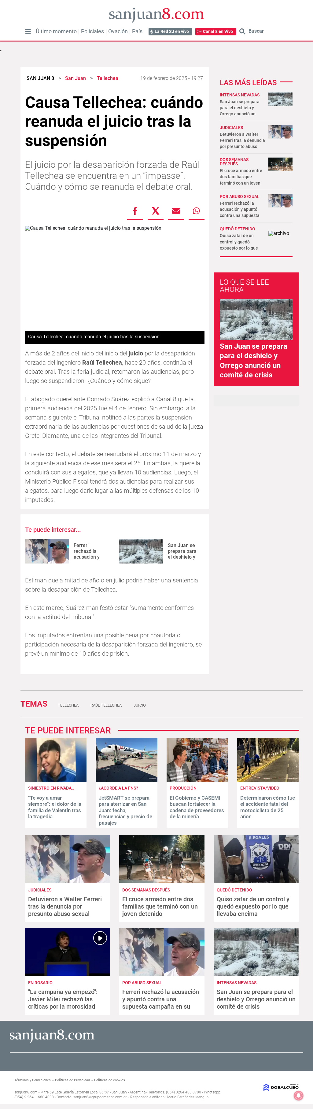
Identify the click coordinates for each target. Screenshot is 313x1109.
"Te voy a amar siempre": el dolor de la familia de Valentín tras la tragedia (54, 807)
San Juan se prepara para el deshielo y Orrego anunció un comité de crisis (256, 999)
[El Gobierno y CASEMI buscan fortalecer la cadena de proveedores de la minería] (197, 780)
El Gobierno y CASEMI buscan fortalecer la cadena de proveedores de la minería (197, 807)
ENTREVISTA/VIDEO (259, 788)
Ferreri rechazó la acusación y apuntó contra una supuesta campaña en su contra (160, 1002)
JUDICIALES (231, 127)
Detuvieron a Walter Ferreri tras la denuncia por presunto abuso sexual (65, 906)
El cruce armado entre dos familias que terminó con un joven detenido (160, 906)
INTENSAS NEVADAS (240, 94)
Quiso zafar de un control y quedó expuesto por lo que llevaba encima (253, 906)
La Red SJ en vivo (172, 31)
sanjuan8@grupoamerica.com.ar (100, 1097)
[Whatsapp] (196, 211)
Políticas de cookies (109, 1080)
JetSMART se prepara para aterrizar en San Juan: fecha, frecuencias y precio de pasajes (125, 810)
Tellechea (68, 705)
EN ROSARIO (40, 982)
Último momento (56, 31)
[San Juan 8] (52, 1042)
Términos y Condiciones (32, 1080)
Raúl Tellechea (106, 705)
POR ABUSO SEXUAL (240, 196)
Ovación (118, 31)
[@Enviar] (176, 211)
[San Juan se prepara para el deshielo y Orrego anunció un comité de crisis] (141, 551)
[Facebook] (135, 211)
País (137, 31)
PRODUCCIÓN (183, 788)
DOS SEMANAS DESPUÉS (234, 161)
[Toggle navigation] (28, 31)
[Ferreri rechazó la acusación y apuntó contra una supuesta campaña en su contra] (47, 551)
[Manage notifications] (299, 1095)
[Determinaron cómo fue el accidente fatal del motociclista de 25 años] (268, 780)
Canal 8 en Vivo (218, 31)
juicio (140, 705)
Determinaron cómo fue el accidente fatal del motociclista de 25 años (267, 807)
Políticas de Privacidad (72, 1080)
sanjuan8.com (26, 1092)
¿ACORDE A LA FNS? (118, 788)
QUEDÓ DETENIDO (237, 228)
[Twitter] (155, 211)
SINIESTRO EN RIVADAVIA (53, 788)
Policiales (92, 31)
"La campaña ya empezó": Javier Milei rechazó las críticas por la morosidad (63, 999)
